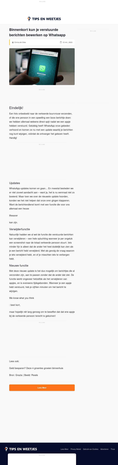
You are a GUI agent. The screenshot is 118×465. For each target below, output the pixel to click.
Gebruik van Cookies (90, 449)
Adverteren (104, 449)
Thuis (113, 449)
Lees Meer (41, 387)
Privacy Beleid (76, 449)
